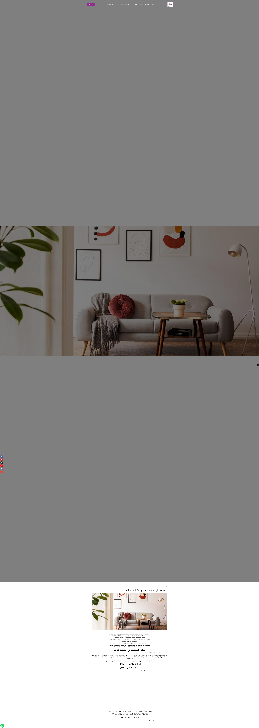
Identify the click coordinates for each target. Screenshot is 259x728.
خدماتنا (148, 4)
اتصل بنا (114, 4)
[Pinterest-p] (1, 465)
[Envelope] (1, 472)
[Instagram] (1, 462)
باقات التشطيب (128, 4)
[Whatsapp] (2, 726)
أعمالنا (136, 4)
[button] (258, 365)
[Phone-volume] (1, 468)
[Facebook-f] (1, 456)
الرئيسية (154, 4)
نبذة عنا (141, 4)
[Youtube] (1, 459)
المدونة (121, 4)
